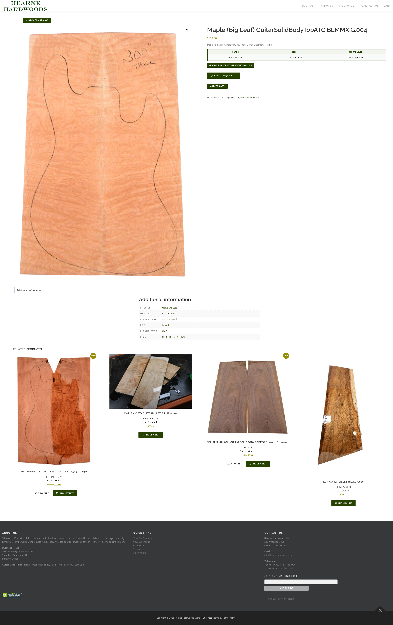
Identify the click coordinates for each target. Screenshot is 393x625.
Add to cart (217, 86)
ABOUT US (306, 5)
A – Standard (168, 313)
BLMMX (165, 325)
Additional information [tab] (29, 290)
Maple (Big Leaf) (169, 307)
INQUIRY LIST (347, 5)
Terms (136, 549)
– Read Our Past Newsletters (279, 598)
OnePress (207, 617)
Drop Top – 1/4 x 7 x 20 (173, 336)
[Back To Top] (380, 610)
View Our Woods (141, 541)
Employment (139, 552)
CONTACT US (370, 5)
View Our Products (142, 538)
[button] (187, 30)
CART (387, 5)
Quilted (165, 331)
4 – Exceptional (169, 319)
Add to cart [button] (42, 493)
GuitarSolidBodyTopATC (251, 97)
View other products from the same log (230, 65)
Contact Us (138, 545)
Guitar (236, 97)
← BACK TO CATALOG (37, 20)
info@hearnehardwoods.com (278, 555)
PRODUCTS (326, 5)
